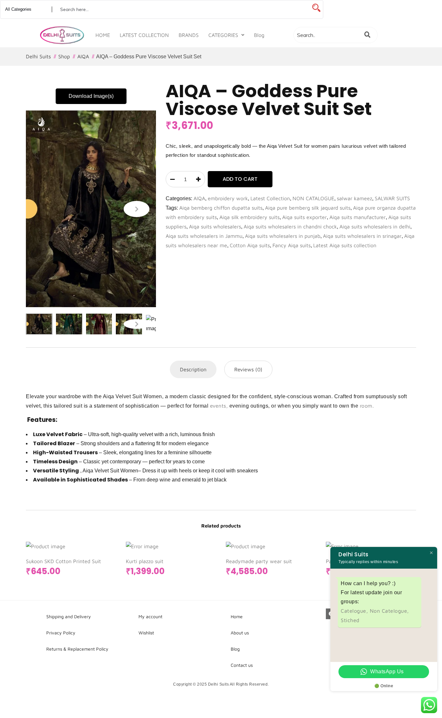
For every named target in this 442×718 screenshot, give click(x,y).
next (136, 209)
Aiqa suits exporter (304, 217)
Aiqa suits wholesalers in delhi (374, 226)
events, (219, 406)
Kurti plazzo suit (144, 561)
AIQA (199, 198)
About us (240, 632)
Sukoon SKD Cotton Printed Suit (63, 561)
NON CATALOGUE (313, 198)
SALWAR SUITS (392, 198)
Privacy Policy (60, 632)
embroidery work (228, 198)
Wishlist (146, 632)
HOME (102, 35)
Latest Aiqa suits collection (344, 245)
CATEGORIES (223, 35)
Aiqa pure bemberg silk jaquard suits (307, 208)
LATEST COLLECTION (144, 35)
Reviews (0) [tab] (248, 369)
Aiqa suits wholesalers (215, 226)
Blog (259, 35)
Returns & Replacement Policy (77, 649)
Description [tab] (193, 369)
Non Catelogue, (389, 611)
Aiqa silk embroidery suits (249, 217)
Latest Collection (270, 198)
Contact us (242, 665)
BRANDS (189, 35)
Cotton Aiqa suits (250, 245)
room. (367, 406)
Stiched (350, 620)
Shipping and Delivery (68, 616)
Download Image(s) (91, 96)
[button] (226, 35)
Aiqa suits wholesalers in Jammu (204, 236)
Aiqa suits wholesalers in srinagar (362, 236)
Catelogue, (355, 611)
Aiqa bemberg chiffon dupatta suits (220, 208)
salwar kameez (354, 198)
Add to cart (240, 179)
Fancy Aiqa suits (291, 245)
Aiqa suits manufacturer (357, 217)
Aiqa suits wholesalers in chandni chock (290, 226)
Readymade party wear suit (259, 561)
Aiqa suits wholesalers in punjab (282, 236)
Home (237, 616)
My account (150, 616)
